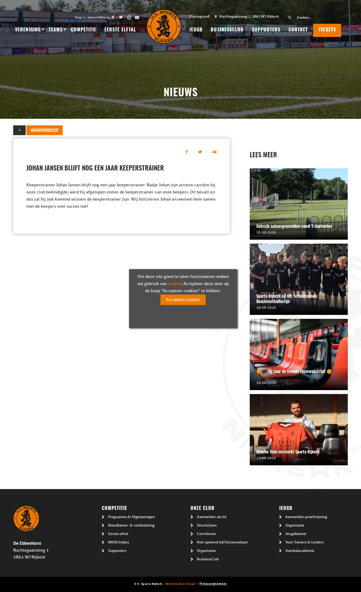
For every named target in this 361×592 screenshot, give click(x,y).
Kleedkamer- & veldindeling (131, 525)
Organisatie (206, 550)
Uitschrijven (207, 525)
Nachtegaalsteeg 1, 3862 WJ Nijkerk (249, 16)
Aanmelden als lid (211, 517)
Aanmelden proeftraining (306, 517)
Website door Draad (180, 583)
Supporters (117, 550)
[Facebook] (113, 17)
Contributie (206, 534)
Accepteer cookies (183, 299)
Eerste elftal (118, 534)
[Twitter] (121, 17)
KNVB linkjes (118, 542)
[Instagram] (129, 17)
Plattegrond (199, 16)
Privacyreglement (213, 583)
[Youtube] (137, 17)
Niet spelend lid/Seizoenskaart (222, 542)
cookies (175, 283)
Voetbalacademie (299, 550)
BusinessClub (208, 559)
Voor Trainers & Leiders (304, 542)
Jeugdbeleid (295, 534)
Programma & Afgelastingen (131, 517)
